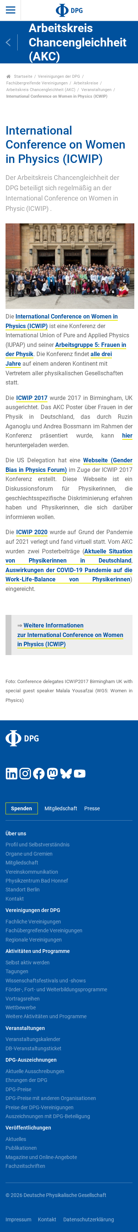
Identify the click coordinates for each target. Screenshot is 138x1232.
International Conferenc (46, 316)
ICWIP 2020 (32, 532)
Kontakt (15, 899)
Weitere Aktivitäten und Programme (46, 1016)
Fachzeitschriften (25, 1166)
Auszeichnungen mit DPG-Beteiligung (48, 1116)
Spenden (21, 808)
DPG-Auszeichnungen (31, 1060)
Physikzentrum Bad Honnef (37, 881)
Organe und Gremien (29, 854)
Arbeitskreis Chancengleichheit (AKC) (40, 89)
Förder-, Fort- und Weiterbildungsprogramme (56, 989)
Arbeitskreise (86, 83)
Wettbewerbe (21, 1007)
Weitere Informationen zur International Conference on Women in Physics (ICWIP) (70, 635)
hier (127, 435)
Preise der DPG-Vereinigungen (40, 1107)
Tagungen (17, 971)
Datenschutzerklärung (88, 1220)
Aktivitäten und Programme (38, 951)
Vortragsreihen (23, 999)
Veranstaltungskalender (33, 1039)
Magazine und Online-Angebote (41, 1157)
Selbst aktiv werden (28, 962)
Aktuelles (16, 1139)
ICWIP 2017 (32, 397)
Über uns (16, 834)
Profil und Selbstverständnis (38, 845)
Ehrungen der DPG (26, 1080)
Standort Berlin (23, 889)
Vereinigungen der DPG (59, 76)
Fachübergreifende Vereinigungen (37, 83)
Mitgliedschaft (61, 808)
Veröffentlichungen (28, 1128)
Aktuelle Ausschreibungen (35, 1071)
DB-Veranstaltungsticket (33, 1048)
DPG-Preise (18, 1089)
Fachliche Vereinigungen (33, 922)
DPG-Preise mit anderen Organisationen (51, 1098)
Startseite (22, 76)
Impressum (18, 1220)
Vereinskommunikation (32, 872)
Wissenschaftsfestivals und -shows (46, 981)
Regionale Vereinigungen (34, 940)
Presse (91, 808)
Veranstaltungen (96, 89)
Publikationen (21, 1148)
